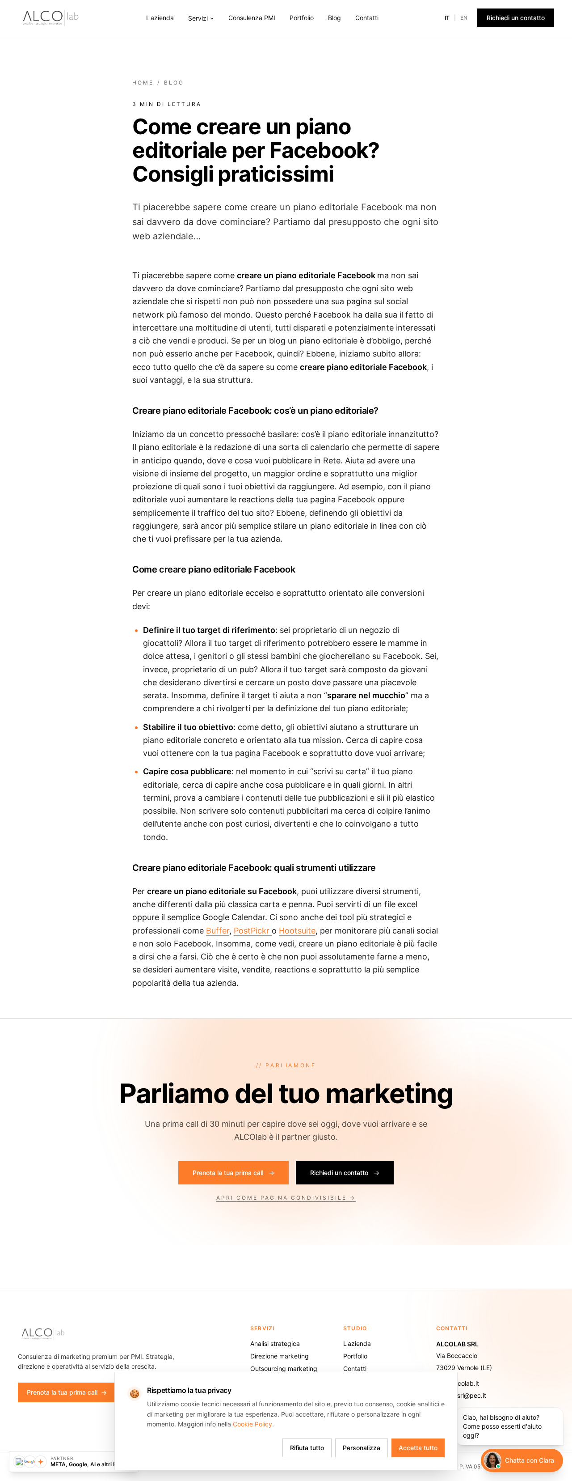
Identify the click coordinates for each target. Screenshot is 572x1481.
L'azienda (160, 17)
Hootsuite (297, 930)
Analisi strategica (275, 1343)
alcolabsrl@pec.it (461, 1395)
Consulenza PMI (251, 17)
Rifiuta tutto (307, 1447)
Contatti (367, 17)
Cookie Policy (252, 1424)
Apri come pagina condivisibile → (286, 1197)
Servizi (198, 18)
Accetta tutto (418, 1447)
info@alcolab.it (457, 1383)
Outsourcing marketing (283, 1368)
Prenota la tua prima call (233, 1172)
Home (143, 82)
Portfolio (302, 17)
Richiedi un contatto (516, 17)
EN (463, 17)
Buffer (217, 930)
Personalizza (361, 1447)
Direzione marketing (279, 1356)
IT (447, 17)
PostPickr (253, 930)
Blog (334, 17)
